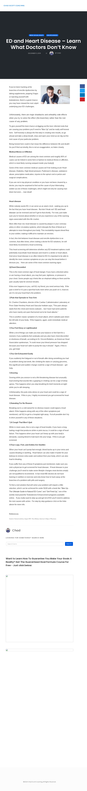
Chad (16, 530)
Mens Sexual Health (37, 35)
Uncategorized (52, 35)
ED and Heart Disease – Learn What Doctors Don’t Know (43, 44)
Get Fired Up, (52, 491)
